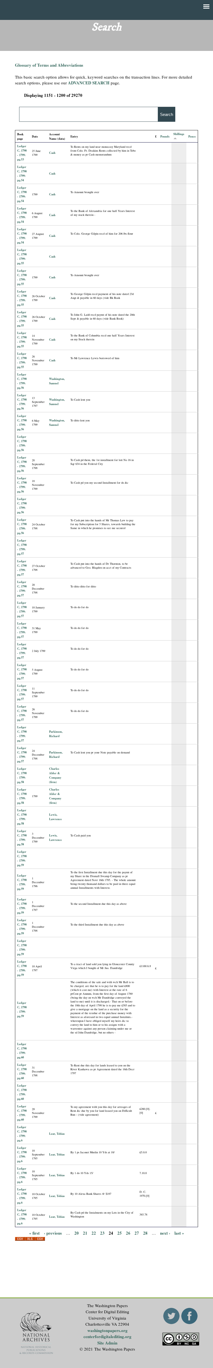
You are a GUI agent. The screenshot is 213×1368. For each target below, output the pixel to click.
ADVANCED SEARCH (89, 83)
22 (94, 1233)
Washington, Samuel (57, 381)
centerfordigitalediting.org (107, 1336)
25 (119, 1233)
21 (85, 1233)
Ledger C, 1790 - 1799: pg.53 (22, 153)
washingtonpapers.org (107, 1330)
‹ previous (53, 1233)
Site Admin (107, 1343)
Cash (52, 153)
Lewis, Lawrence (55, 816)
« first (34, 1233)
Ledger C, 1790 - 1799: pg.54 (22, 173)
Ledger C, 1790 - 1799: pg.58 (22, 775)
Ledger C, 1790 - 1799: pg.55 (22, 256)
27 (137, 1233)
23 (102, 1233)
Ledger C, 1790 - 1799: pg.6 (22, 1133)
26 (128, 1233)
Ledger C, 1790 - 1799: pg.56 (22, 381)
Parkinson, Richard (56, 733)
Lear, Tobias (57, 1133)
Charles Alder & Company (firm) (55, 775)
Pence (192, 136)
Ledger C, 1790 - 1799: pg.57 (22, 547)
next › (165, 1233)
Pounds (164, 136)
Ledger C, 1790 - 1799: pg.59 (22, 858)
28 (145, 1233)
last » (179, 1233)
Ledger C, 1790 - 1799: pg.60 (22, 1050)
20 (76, 1233)
